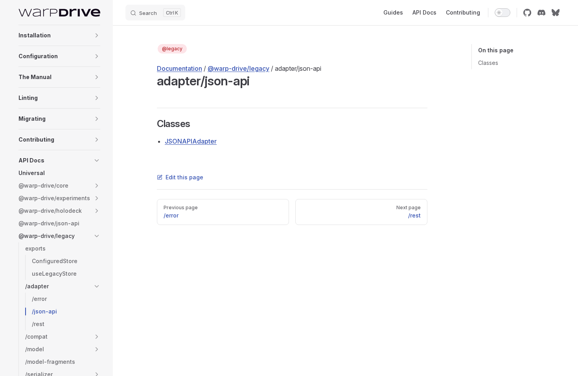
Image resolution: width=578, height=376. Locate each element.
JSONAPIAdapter (191, 141)
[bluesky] (556, 13)
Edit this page (184, 177)
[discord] (541, 13)
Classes (488, 62)
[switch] (502, 12)
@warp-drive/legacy (238, 68)
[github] (527, 13)
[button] (96, 35)
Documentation (179, 68)
